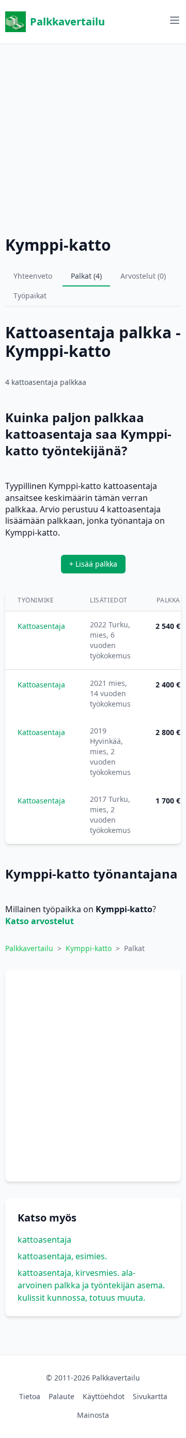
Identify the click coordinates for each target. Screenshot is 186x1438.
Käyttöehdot (104, 1396)
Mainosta (93, 1415)
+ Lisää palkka (93, 564)
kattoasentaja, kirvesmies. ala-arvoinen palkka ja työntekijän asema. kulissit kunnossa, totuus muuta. (91, 1285)
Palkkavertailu (67, 21)
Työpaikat (30, 295)
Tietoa (29, 1396)
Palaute (61, 1396)
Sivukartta (150, 1396)
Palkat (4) (86, 276)
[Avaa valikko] (174, 20)
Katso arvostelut (39, 921)
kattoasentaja (44, 1239)
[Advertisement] (93, 137)
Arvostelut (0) (143, 276)
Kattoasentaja (41, 626)
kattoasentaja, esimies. (62, 1256)
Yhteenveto (32, 276)
